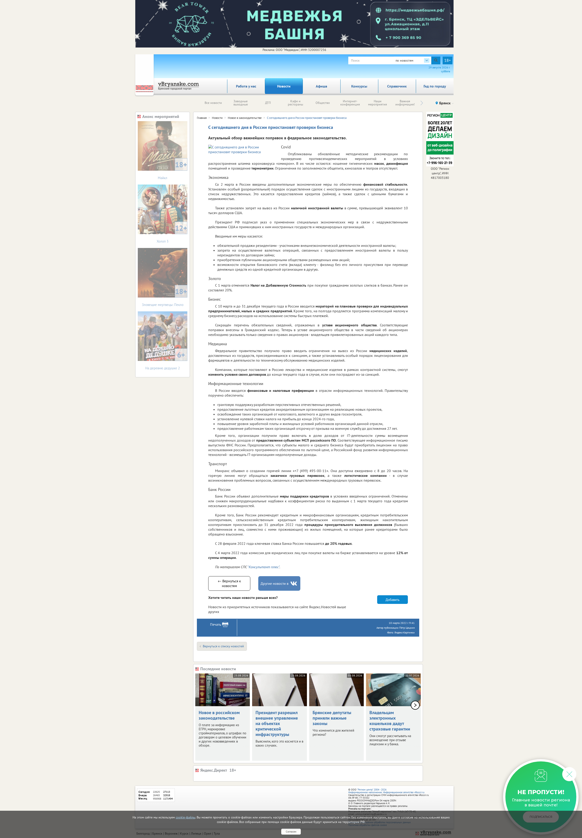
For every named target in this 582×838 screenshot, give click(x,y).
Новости (284, 86)
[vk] (294, 583)
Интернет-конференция (350, 102)
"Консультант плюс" (263, 567)
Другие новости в (274, 583)
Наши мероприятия (377, 102)
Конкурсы (359, 86)
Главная (202, 118)
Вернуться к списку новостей (223, 646)
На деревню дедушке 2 (165, 360)
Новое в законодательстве (245, 118)
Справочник (397, 86)
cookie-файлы (185, 817)
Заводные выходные (240, 102)
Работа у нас (246, 86)
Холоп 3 (172, 233)
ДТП (268, 103)
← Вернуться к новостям (229, 583)
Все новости (213, 103)
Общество (323, 103)
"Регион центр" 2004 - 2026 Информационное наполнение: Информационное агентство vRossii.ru (386, 791)
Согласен (291, 831)
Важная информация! (405, 102)
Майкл (172, 170)
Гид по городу (435, 86)
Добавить (392, 600)
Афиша (321, 86)
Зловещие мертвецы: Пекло (164, 297)
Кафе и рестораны (295, 102)
